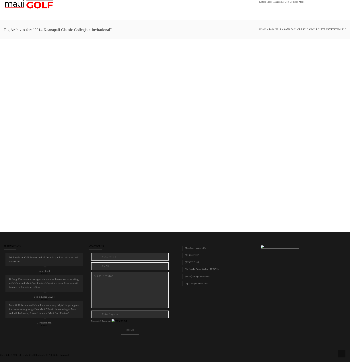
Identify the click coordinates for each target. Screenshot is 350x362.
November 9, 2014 (13, 200)
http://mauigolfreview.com (196, 283)
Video (270, 1)
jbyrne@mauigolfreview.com (197, 276)
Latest (262, 1)
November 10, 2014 (13, 160)
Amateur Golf (30, 121)
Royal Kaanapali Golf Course (73, 121)
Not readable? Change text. (101, 321)
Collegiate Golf (43, 121)
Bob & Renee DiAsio (44, 296)
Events (54, 160)
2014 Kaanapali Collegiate (25, 117)
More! (302, 1)
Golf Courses (291, 1)
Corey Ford (44, 270)
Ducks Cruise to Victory (23, 156)
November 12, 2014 (13, 121)
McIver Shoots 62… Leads (25, 195)
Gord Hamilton (44, 322)
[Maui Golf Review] (29, 4)
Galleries (55, 121)
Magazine (278, 1)
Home (263, 29)
